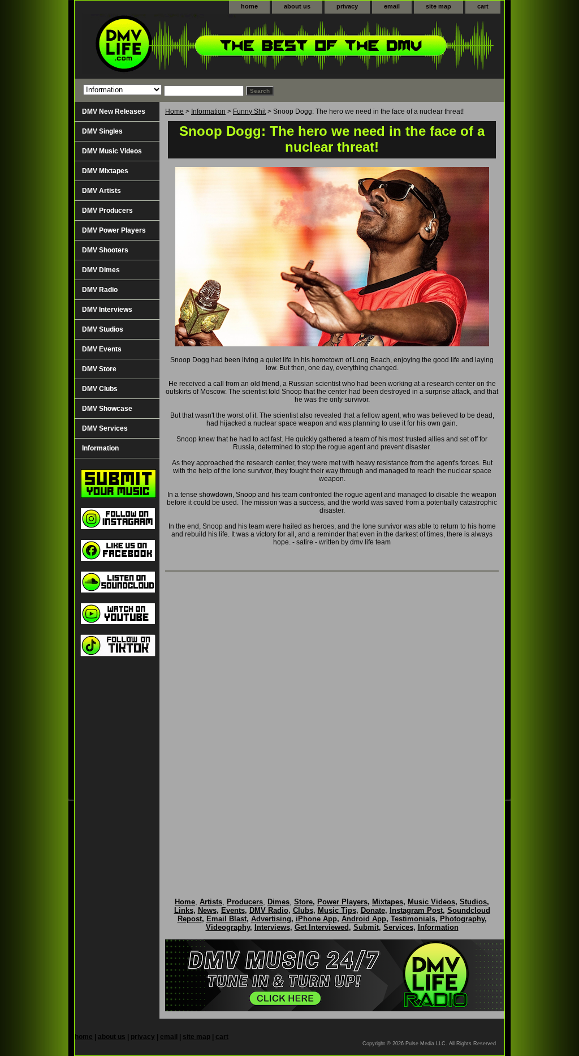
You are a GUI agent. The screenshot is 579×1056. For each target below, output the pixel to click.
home (249, 6)
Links (183, 910)
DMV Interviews (107, 310)
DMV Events (102, 349)
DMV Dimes (101, 270)
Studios (473, 902)
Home (174, 111)
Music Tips (337, 910)
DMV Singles (102, 131)
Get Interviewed (322, 927)
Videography (228, 927)
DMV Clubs (100, 389)
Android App (364, 919)
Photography (462, 919)
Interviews (272, 927)
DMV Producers (107, 210)
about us (297, 6)
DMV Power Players (114, 230)
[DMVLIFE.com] (216, 46)
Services (398, 927)
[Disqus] (332, 722)
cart (483, 6)
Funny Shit (249, 111)
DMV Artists (101, 191)
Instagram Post (416, 910)
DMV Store (99, 369)
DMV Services (105, 428)
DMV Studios (102, 329)
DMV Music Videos (112, 151)
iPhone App (316, 919)
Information (208, 111)
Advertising (271, 919)
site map (438, 6)
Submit (366, 927)
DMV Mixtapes (105, 171)
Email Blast (226, 919)
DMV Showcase (107, 409)
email (392, 6)
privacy (347, 6)
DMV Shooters (105, 250)
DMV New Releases (113, 111)
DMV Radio (100, 290)
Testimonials (413, 919)
